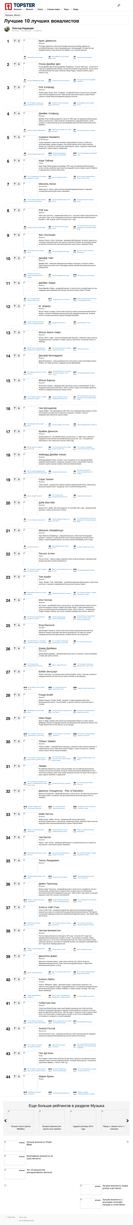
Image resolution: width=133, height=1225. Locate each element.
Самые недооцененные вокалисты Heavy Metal (59, 154)
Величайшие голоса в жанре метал (60, 57)
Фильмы (18, 9)
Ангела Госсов (47, 1028)
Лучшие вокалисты (83, 349)
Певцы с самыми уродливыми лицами (36, 949)
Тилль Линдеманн (49, 860)
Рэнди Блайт (46, 694)
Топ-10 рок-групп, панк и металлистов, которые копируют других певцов (61, 758)
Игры (66, 9)
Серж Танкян (46, 479)
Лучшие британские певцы (35, 57)
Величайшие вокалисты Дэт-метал (35, 424)
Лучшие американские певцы (35, 80)
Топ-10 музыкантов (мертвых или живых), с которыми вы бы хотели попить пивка (37, 783)
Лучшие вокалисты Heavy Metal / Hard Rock (86, 80)
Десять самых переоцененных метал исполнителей (86, 177)
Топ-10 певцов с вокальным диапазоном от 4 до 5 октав (35, 104)
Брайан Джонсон (48, 431)
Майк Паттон (46, 813)
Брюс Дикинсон (47, 40)
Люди (75, 9)
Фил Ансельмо (47, 234)
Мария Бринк (46, 1076)
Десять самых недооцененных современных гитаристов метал (36, 349)
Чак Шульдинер (48, 407)
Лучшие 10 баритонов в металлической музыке (34, 807)
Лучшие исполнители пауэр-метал (85, 200)
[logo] (18, 6)
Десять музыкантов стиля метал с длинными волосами (87, 299)
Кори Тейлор (46, 160)
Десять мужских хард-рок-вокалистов (35, 448)
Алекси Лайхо (47, 979)
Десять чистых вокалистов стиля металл (62, 570)
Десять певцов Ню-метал (59, 177)
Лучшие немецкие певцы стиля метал (61, 200)
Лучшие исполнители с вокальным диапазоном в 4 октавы (35, 275)
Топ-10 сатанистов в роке (84, 642)
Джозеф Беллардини (51, 355)
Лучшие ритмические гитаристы (86, 130)
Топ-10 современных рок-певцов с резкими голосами (36, 177)
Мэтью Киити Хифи (50, 332)
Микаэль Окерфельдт (51, 530)
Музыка (29, 9)
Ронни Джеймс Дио (49, 63)
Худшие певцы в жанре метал (86, 688)
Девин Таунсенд (48, 883)
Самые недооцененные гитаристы (87, 425)
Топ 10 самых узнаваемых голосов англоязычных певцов (86, 448)
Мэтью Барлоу (47, 380)
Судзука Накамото (49, 136)
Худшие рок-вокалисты (59, 323)
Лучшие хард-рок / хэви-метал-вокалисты (62, 734)
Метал (17, 14)
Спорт (40, 9)
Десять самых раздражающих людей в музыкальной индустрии (37, 472)
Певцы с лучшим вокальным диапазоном (35, 830)
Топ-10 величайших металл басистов (85, 783)
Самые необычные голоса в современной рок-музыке (60, 397)
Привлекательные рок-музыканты (34, 924)
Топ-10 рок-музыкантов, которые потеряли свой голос (61, 349)
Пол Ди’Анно (46, 1052)
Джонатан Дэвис (48, 955)
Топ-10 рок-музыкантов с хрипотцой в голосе (60, 688)
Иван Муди (45, 717)
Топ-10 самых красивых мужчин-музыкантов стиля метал (36, 200)
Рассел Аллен (47, 553)
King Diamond (46, 624)
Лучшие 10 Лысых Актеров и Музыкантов (60, 104)
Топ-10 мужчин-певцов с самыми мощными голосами (36, 397)
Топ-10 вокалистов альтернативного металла (59, 496)
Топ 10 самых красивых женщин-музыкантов (61, 924)
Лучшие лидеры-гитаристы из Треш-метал (60, 520)
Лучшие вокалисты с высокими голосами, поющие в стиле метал (62, 372)
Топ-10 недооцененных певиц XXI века (87, 154)
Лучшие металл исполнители (60, 80)
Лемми (42, 765)
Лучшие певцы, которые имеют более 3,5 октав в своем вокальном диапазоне (86, 617)
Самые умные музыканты (84, 57)
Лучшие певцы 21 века (83, 323)
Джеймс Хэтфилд (49, 113)
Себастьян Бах (47, 1002)
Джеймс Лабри (47, 282)
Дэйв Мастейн (47, 502)
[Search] (119, 5)
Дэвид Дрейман (48, 648)
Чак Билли (45, 837)
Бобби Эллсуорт (48, 671)
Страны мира (53, 9)
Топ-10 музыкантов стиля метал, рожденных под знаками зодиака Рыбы (86, 227)
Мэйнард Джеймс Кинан (52, 454)
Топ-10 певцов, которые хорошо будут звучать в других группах (36, 758)
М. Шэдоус (45, 305)
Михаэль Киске (47, 183)
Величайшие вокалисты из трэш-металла (61, 130)
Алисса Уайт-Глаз (49, 907)
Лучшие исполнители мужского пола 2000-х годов (87, 807)
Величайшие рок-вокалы (85, 1022)
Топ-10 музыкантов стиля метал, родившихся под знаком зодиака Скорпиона (86, 1045)
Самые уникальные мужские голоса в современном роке (35, 322)
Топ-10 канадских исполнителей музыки (87, 900)
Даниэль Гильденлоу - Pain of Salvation (61, 790)
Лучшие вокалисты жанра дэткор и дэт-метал (61, 711)
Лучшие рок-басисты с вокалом (61, 593)
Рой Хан (43, 209)
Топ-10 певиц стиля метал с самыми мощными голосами (85, 924)
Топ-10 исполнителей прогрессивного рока (33, 299)
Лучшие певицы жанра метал (35, 154)
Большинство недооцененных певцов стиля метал (36, 617)
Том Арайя (45, 576)
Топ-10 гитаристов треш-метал (36, 520)
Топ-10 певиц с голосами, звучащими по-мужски (34, 1046)
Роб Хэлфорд (46, 87)
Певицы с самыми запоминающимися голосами (86, 1093)
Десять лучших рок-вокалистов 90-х (61, 972)
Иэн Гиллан (45, 599)
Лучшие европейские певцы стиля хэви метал (86, 877)
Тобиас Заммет (47, 741)
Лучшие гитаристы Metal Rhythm (36, 130)
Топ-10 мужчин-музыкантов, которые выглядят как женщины (36, 1022)
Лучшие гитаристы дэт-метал (60, 425)
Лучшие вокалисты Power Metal (36, 227)
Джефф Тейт (46, 257)
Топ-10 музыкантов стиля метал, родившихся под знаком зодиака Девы (86, 519)
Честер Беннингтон (50, 930)
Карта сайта (23, 1217)
